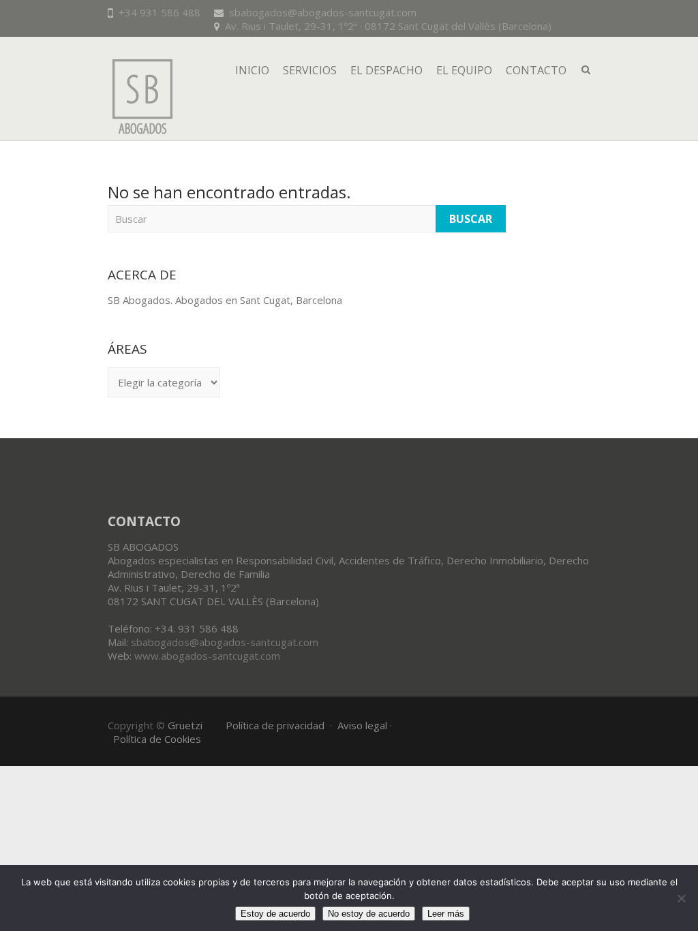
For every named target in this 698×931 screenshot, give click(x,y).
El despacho (386, 70)
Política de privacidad (275, 725)
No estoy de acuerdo (369, 914)
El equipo (464, 70)
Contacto (536, 70)
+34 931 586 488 (159, 12)
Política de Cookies (157, 739)
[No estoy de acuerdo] (681, 898)
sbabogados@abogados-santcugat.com (322, 12)
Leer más (445, 914)
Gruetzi (185, 725)
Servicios (310, 70)
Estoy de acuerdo (275, 914)
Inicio (252, 70)
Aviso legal (362, 725)
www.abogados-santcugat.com (207, 655)
